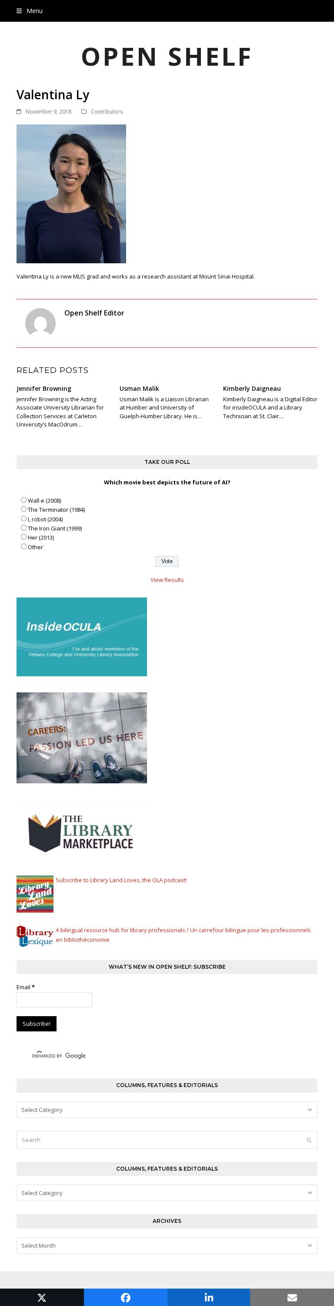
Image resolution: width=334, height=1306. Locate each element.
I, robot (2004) (45, 519)
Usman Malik (139, 388)
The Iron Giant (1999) (55, 528)
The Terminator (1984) (56, 510)
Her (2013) (41, 537)
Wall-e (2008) (44, 500)
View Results (167, 580)
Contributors (107, 111)
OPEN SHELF (167, 56)
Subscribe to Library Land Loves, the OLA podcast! (121, 880)
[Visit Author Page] (40, 322)
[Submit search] (309, 1139)
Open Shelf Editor (94, 313)
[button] (29, 11)
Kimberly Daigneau (252, 388)
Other (35, 547)
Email (26, 987)
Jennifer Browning (44, 388)
